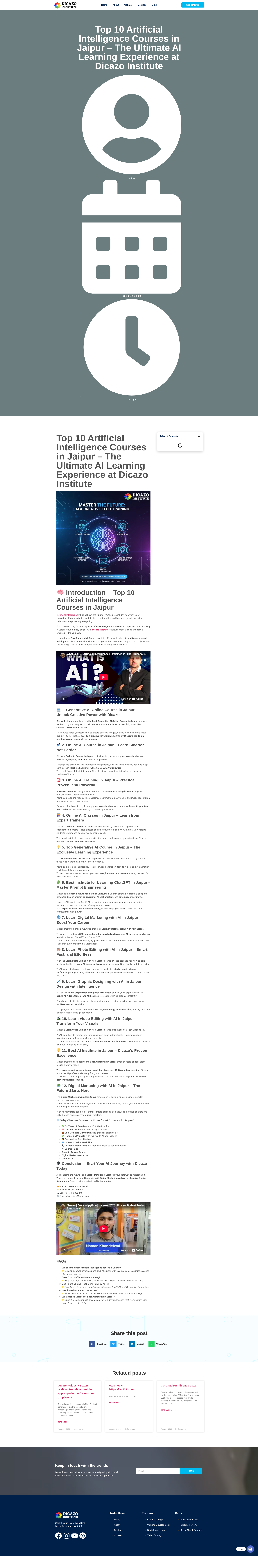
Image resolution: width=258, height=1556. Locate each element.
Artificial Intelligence (67, 615)
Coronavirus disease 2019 (178, 1385)
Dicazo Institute (64, 721)
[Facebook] (58, 1535)
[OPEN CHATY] (250, 1549)
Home (104, 5)
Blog (154, 5)
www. (68, 1189)
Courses (142, 5)
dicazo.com (77, 1189)
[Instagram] (66, 1535)
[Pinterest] (82, 1535)
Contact (128, 5)
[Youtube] (74, 1535)
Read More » (63, 1422)
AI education (84, 759)
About (116, 5)
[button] (199, 436)
